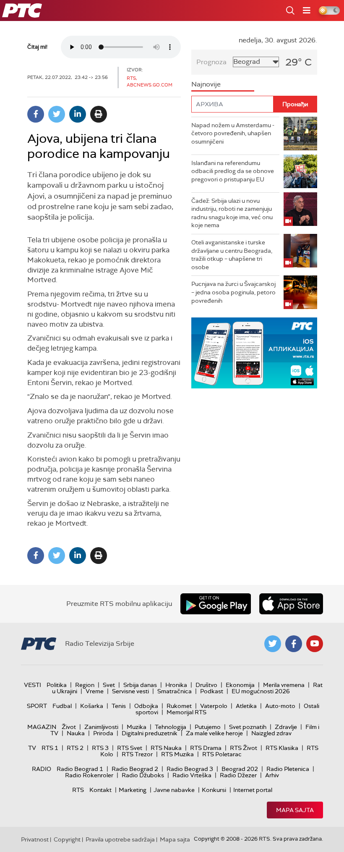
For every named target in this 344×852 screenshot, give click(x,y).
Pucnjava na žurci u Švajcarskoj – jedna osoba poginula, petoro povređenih (233, 292)
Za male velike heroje (214, 733)
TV (32, 748)
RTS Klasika (282, 748)
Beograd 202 (240, 769)
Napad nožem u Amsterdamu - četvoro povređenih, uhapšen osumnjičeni (232, 133)
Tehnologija (170, 727)
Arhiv (272, 775)
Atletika (246, 706)
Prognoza (211, 62)
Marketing (132, 790)
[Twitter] (56, 114)
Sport (37, 706)
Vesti (32, 685)
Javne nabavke (174, 790)
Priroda (103, 733)
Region (84, 685)
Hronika (176, 685)
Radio (41, 769)
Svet (109, 685)
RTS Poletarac (222, 754)
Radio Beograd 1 (80, 769)
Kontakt (100, 790)
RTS (78, 790)
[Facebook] (35, 114)
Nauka (76, 733)
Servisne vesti (130, 691)
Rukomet (179, 706)
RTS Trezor (137, 754)
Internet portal (252, 790)
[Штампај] (98, 114)
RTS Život (243, 748)
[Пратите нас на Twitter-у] (272, 643)
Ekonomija (240, 685)
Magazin (41, 727)
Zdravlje (286, 727)
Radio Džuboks (143, 775)
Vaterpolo (213, 706)
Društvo (206, 685)
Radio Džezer (238, 775)
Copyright (67, 839)
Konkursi (214, 790)
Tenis (119, 706)
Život (69, 727)
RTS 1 (50, 748)
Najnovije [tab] (206, 84)
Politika (57, 685)
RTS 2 (75, 748)
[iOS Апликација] (254, 352)
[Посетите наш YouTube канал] (314, 643)
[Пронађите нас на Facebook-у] (293, 643)
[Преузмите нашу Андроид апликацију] (215, 603)
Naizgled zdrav (271, 733)
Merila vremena (284, 685)
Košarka (91, 706)
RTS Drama (206, 748)
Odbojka (146, 706)
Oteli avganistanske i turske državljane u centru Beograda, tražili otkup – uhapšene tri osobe (231, 255)
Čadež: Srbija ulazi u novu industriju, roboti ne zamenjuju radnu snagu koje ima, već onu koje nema (232, 213)
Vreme (95, 691)
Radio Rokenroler (89, 775)
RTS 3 (100, 748)
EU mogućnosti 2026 (261, 691)
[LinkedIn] (77, 114)
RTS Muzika (177, 754)
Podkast (211, 691)
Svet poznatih (247, 727)
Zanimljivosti (101, 727)
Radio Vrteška (191, 775)
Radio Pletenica (287, 769)
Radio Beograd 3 (190, 769)
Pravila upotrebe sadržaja (120, 839)
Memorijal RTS (186, 712)
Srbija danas (140, 685)
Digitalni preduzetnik (149, 733)
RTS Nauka (166, 748)
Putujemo (208, 727)
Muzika (136, 727)
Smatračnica (174, 691)
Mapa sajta (295, 810)
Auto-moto (280, 706)
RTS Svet (129, 748)
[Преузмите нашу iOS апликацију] (291, 603)
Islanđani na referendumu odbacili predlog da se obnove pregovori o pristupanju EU (232, 171)
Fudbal (62, 706)
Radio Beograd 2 (135, 769)
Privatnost (35, 839)
